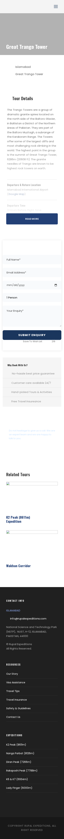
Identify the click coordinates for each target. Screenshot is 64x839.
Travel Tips (13, 691)
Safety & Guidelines (18, 708)
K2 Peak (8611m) (16, 744)
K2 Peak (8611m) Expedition (18, 519)
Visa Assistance (15, 682)
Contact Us (13, 717)
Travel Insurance (16, 699)
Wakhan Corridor (18, 565)
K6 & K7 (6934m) (17, 779)
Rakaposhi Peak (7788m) (22, 770)
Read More (32, 218)
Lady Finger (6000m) (19, 788)
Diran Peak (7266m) (18, 762)
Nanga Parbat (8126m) (20, 753)
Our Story (12, 674)
